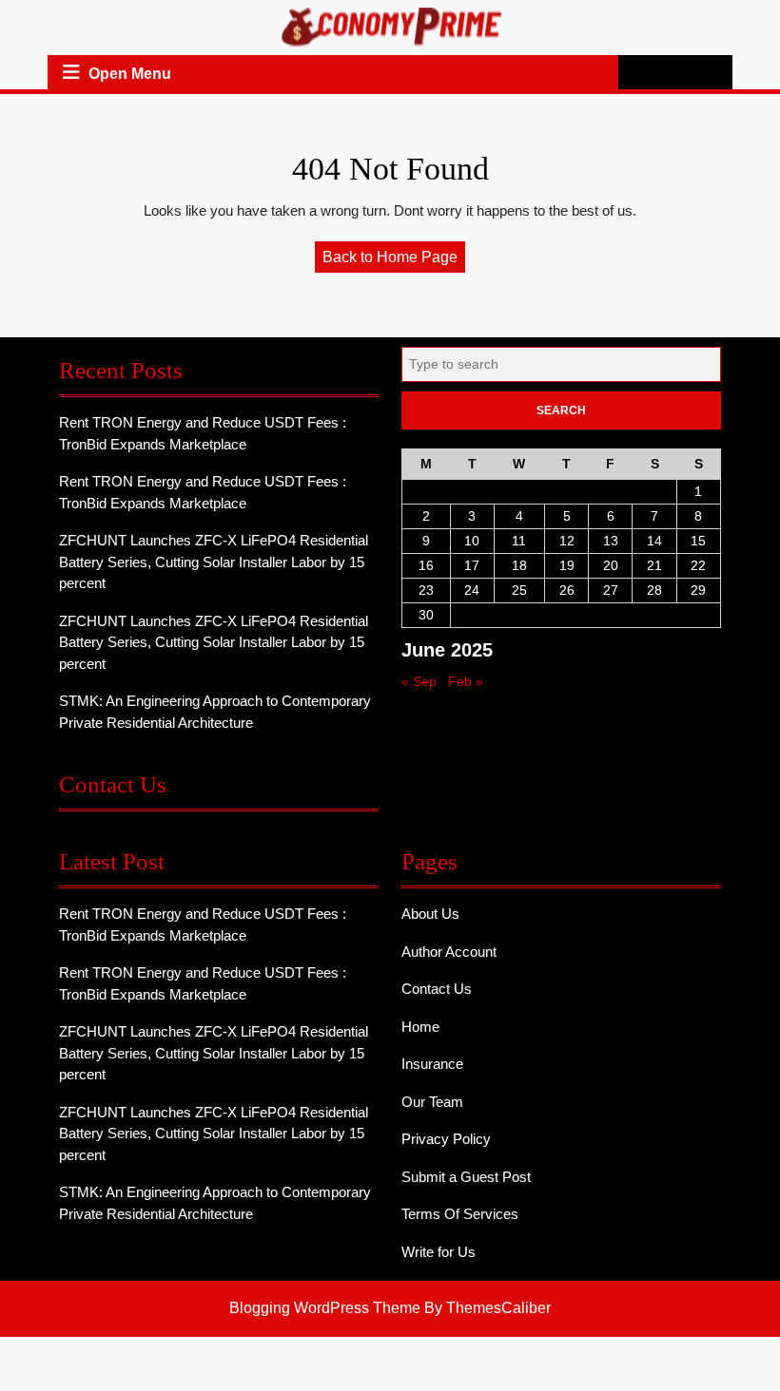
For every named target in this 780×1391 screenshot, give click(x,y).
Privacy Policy (446, 1139)
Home (420, 1027)
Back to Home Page (393, 260)
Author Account (449, 951)
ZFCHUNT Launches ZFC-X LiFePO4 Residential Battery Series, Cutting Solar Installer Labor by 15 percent (213, 561)
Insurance (432, 1064)
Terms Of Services (459, 1214)
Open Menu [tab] (129, 75)
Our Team (432, 1102)
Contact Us (436, 989)
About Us (430, 913)
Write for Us (438, 1252)
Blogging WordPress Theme (324, 1308)
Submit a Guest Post (466, 1177)
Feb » (465, 681)
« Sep (419, 681)
